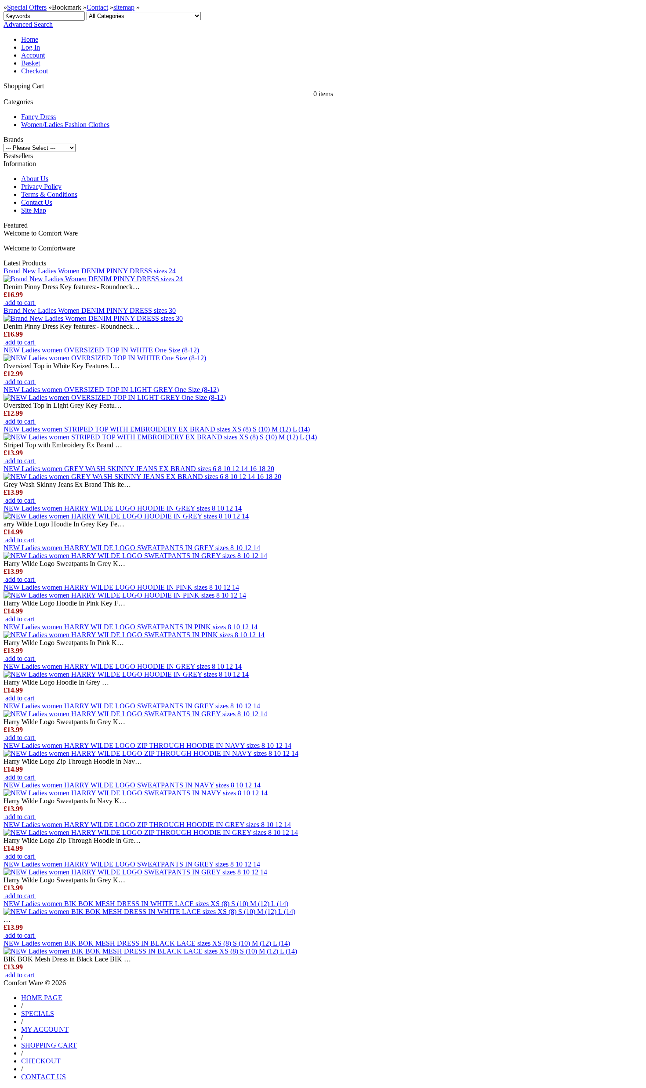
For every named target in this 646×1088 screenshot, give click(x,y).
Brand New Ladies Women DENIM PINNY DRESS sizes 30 (90, 310)
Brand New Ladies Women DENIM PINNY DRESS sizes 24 (90, 271)
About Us (34, 178)
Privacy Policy (41, 186)
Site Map (33, 210)
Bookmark (66, 7)
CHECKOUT (41, 1061)
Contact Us (36, 202)
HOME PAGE (41, 997)
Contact (97, 7)
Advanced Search (28, 24)
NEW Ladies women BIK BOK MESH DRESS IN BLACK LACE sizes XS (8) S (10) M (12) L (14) (147, 943)
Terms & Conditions (49, 194)
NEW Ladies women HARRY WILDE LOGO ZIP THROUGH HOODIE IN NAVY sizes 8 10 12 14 (147, 745)
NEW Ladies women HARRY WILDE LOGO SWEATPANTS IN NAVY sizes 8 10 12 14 (132, 785)
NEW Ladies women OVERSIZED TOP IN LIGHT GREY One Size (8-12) (111, 389)
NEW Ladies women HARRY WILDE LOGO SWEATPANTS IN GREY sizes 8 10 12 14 (132, 547)
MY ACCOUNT (45, 1029)
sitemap (123, 7)
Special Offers (27, 7)
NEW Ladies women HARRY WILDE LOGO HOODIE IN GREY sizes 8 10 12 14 (123, 508)
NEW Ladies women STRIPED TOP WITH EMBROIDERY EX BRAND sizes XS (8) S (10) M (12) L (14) (157, 429)
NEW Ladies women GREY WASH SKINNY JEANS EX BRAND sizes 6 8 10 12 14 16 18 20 (139, 468)
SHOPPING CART (49, 1045)
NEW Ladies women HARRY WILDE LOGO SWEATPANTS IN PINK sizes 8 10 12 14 (131, 627)
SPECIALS (37, 1013)
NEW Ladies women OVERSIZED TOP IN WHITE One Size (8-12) (101, 350)
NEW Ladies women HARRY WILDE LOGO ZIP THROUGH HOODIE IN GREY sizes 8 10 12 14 (147, 824)
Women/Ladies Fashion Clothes (65, 124)
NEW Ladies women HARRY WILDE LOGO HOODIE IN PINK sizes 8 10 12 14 (121, 587)
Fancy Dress (38, 116)
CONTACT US (43, 1077)
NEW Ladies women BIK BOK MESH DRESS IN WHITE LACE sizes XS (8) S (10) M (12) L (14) (146, 903)
